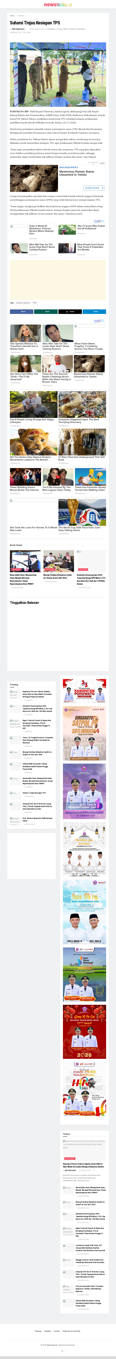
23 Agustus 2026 (17, 587)
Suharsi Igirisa (23, 303)
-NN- (26, 111)
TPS (34, 303)
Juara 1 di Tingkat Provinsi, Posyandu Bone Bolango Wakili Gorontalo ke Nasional (38, 740)
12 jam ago (28, 700)
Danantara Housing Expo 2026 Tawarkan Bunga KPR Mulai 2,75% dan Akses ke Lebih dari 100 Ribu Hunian (37, 708)
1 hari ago (28, 732)
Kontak (57, 1331)
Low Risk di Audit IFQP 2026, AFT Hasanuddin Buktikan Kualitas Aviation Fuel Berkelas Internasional (90, 1248)
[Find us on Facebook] (51, 1351)
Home (12, 16)
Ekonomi (83, 569)
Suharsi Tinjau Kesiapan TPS (34, 793)
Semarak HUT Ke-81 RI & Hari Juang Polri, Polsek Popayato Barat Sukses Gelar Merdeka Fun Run (37, 806)
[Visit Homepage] (58, 4)
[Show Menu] (8, 4)
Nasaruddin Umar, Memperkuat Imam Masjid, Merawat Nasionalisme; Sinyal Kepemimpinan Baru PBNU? (38, 780)
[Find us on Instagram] (55, 1351)
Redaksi (47, 1331)
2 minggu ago (29, 824)
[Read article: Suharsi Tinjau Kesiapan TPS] (15, 796)
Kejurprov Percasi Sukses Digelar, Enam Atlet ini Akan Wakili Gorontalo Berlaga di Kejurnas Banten (37, 694)
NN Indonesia (18, 29)
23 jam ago (28, 715)
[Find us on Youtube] (58, 1351)
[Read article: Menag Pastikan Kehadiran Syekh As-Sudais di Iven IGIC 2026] (58, 561)
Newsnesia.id (52, 1345)
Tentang (38, 1331)
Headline (21, 16)
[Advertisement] (58, 280)
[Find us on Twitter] (62, 1351)
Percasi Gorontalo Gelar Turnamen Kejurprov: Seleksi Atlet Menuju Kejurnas (89, 1288)
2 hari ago (28, 812)
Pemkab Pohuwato (76, 29)
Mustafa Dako (70, 1170)
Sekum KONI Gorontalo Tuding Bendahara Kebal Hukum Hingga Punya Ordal (35, 766)
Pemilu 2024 (61, 29)
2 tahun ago (29, 796)
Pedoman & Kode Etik (71, 1331)
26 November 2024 (36, 29)
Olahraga (70, 1158)
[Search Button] (108, 4)
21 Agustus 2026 (83, 1295)
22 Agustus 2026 (83, 1239)
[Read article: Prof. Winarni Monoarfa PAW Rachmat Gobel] (15, 821)
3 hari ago (28, 746)
